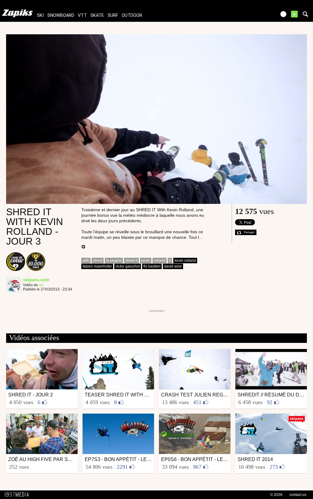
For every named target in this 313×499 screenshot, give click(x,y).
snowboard (60, 15)
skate (97, 15)
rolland (159, 260)
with (86, 260)
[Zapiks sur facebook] (258, 16)
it (170, 260)
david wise (173, 266)
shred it (131, 260)
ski (40, 15)
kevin (145, 260)
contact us (297, 495)
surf (113, 15)
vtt (82, 15)
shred (97, 260)
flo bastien (151, 266)
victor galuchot (128, 266)
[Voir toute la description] (83, 247)
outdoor (132, 15)
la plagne (114, 260)
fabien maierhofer (97, 266)
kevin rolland (185, 260)
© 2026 (276, 495)
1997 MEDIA (19, 494)
